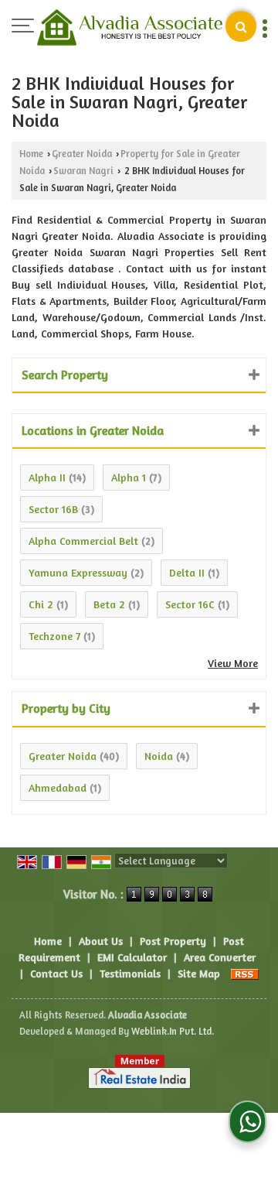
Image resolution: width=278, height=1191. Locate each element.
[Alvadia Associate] (129, 29)
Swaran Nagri (83, 170)
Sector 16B (53, 508)
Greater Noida (82, 153)
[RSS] (245, 973)
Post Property (173, 940)
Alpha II (47, 477)
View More (233, 662)
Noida (158, 755)
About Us (101, 940)
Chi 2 (41, 604)
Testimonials (130, 973)
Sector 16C (190, 604)
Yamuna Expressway (78, 572)
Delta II (187, 572)
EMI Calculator (132, 956)
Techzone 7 (54, 635)
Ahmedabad (57, 787)
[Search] (240, 26)
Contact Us (56, 973)
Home (31, 153)
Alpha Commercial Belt (83, 540)
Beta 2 (109, 604)
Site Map (199, 973)
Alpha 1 (128, 477)
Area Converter (220, 956)
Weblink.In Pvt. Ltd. (172, 1031)
